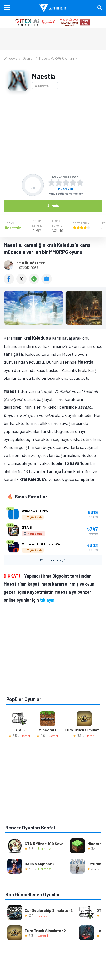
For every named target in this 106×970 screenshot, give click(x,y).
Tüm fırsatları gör (53, 560)
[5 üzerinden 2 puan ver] (58, 182)
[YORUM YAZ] (47, 282)
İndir (53, 205)
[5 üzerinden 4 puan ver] (73, 182)
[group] (53, 309)
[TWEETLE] (22, 282)
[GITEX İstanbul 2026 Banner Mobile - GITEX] (53, 22)
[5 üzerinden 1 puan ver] (51, 182)
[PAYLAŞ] (10, 282)
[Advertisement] (53, 132)
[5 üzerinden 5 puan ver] (80, 182)
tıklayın (47, 600)
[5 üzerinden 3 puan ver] (65, 182)
